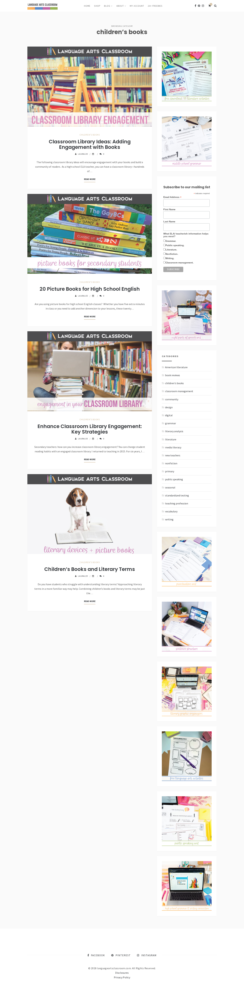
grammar (170, 423)
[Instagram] (203, 5)
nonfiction (171, 463)
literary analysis (174, 431)
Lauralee (83, 154)
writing (169, 519)
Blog (107, 5)
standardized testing (177, 495)
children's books (90, 134)
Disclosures (122, 972)
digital (169, 415)
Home (87, 5)
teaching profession (176, 503)
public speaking (174, 479)
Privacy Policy (122, 977)
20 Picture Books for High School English (90, 289)
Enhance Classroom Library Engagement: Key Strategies (90, 429)
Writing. (169, 258)
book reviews (172, 375)
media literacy (173, 447)
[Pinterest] (199, 5)
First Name (169, 209)
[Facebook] (195, 5)
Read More (89, 179)
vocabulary (171, 511)
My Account (137, 5)
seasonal (170, 487)
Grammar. (170, 241)
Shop (97, 5)
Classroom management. (179, 262)
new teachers (172, 455)
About (120, 5)
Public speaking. (174, 245)
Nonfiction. (171, 254)
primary (169, 471)
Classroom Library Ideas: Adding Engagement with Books (90, 144)
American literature (176, 367)
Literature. (171, 249)
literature (170, 439)
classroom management (179, 391)
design (169, 407)
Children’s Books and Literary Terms (89, 569)
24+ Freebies (155, 5)
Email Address (172, 197)
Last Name (169, 221)
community (171, 399)
